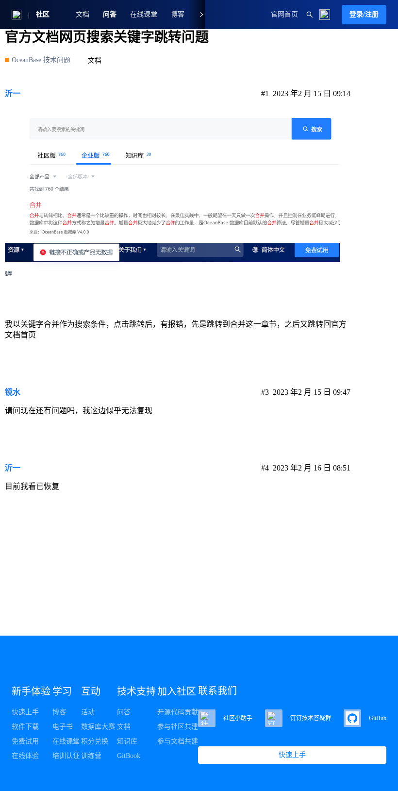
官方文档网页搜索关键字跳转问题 (107, 37)
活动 (88, 712)
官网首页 (284, 14)
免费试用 (25, 741)
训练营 (91, 755)
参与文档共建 (177, 741)
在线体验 (25, 755)
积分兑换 (94, 741)
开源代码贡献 (177, 712)
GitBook (128, 755)
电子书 (62, 726)
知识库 (127, 741)
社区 (43, 14)
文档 (82, 14)
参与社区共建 (177, 726)
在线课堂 (143, 14)
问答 (109, 14)
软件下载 (25, 726)
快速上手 (25, 712)
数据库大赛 (98, 726)
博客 (59, 712)
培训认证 (66, 755)
